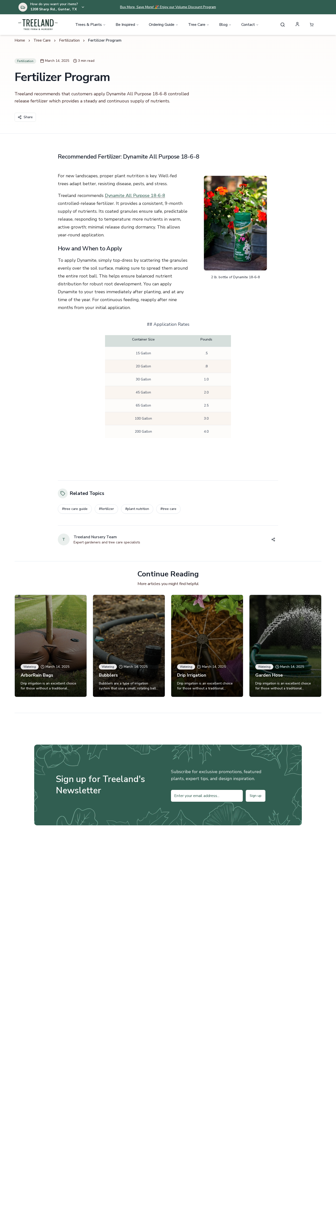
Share (28, 117)
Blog (223, 24)
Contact (248, 24)
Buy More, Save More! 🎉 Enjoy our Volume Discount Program (168, 7)
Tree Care (196, 24)
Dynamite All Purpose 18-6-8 (135, 195)
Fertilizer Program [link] (105, 40)
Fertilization (69, 40)
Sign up (255, 795)
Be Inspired (125, 24)
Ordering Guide (161, 24)
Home (20, 40)
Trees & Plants (88, 24)
